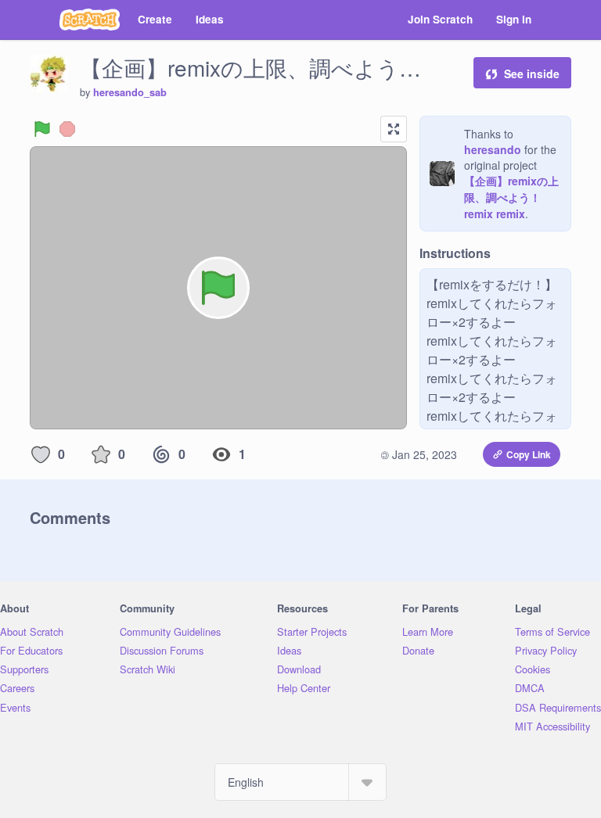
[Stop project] (67, 129)
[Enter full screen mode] (393, 129)
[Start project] (42, 129)
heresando (492, 149)
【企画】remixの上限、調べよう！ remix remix (511, 197)
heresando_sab (130, 92)
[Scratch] (89, 19)
